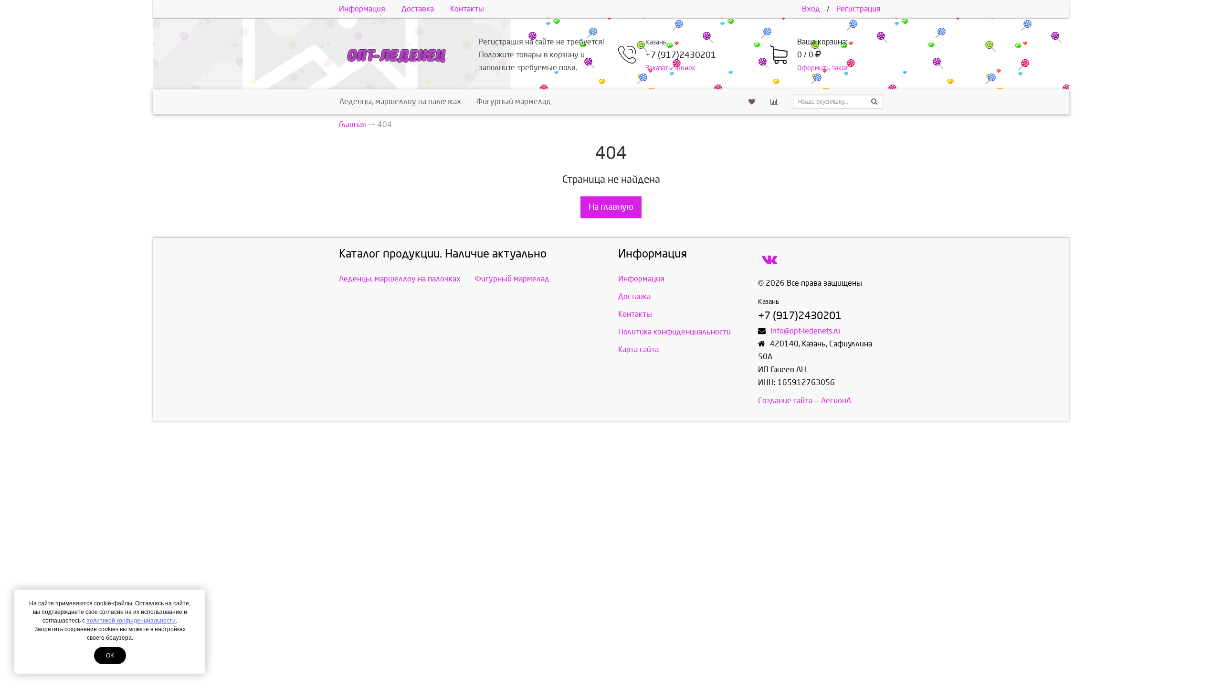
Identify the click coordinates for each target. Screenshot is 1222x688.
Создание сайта (785, 401)
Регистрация (858, 9)
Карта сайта (638, 349)
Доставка (417, 9)
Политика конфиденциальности (674, 332)
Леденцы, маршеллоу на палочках (400, 101)
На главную (611, 207)
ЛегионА (836, 401)
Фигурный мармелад (513, 101)
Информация (362, 9)
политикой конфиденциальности (131, 620)
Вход (811, 9)
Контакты (467, 9)
